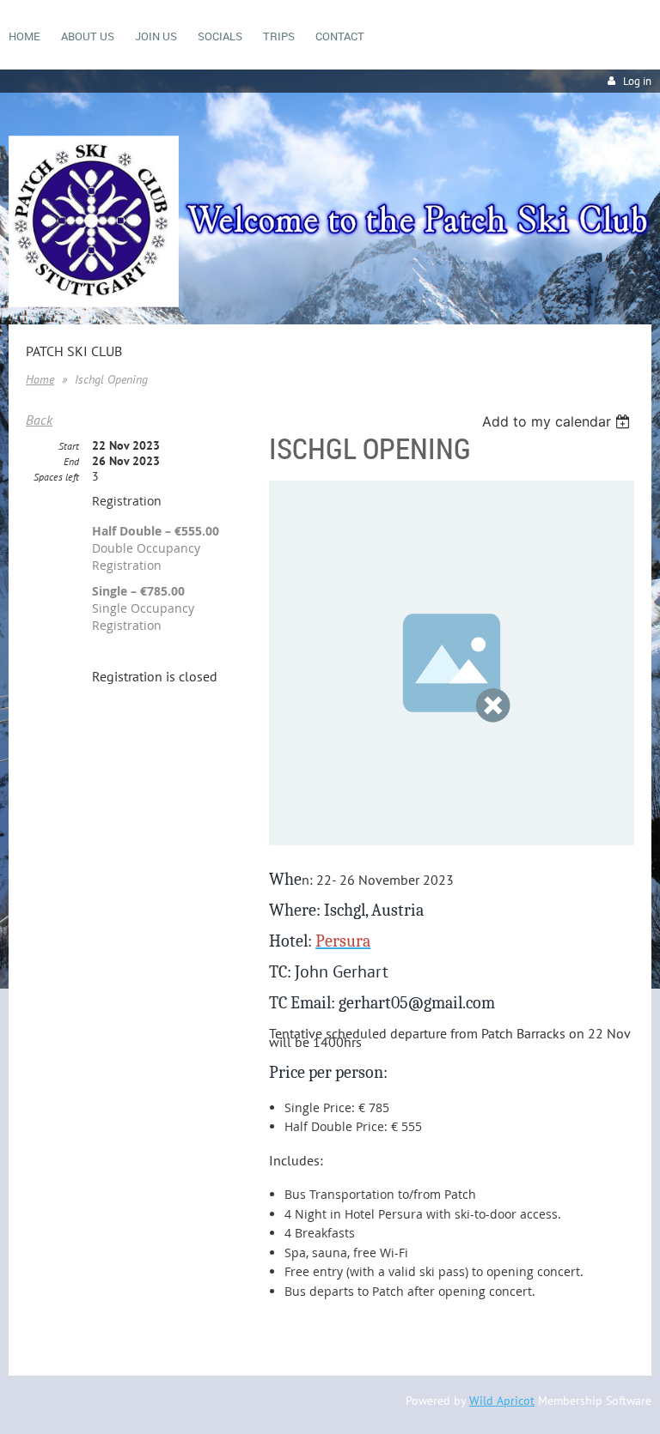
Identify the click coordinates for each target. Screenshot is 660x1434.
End (71, 461)
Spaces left (56, 476)
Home (40, 379)
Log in (637, 81)
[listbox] (558, 421)
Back (39, 419)
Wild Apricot (502, 1400)
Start (68, 445)
